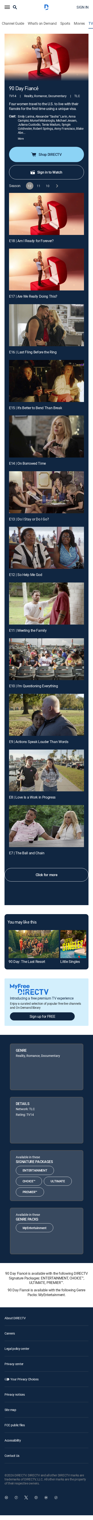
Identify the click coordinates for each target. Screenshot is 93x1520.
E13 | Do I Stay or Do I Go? (29, 519)
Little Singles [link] (70, 961)
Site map (10, 1410)
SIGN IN (82, 7)
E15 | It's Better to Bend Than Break (35, 407)
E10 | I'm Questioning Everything (33, 685)
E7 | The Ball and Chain (26, 852)
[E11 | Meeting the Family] (46, 604)
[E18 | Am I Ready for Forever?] (46, 214)
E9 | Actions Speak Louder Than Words (38, 741)
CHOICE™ (29, 1181)
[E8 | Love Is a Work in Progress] (46, 771)
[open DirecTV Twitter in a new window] (26, 1497)
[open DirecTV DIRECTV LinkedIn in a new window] (6, 1497)
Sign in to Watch (49, 172)
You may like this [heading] (22, 922)
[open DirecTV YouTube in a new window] (46, 1497)
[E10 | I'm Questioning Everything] (46, 659)
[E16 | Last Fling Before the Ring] (46, 325)
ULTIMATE (58, 1181)
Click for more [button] (47, 874)
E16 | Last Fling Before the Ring (33, 352)
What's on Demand (42, 23)
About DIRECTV (15, 1318)
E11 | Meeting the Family (27, 630)
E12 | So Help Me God (25, 574)
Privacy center (14, 1364)
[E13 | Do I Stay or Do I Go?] (46, 492)
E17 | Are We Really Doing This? (33, 296)
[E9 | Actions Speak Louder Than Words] (46, 715)
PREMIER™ (30, 1192)
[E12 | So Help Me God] (46, 548)
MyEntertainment (34, 1228)
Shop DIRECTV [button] (50, 154)
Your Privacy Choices (24, 1379)
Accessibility (13, 1440)
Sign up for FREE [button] (42, 1016)
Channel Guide (13, 23)
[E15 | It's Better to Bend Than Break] (46, 381)
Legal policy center (17, 1348)
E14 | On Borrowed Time (27, 463)
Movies (79, 23)
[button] (7, 7)
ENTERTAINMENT (35, 1170)
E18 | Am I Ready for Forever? (31, 240)
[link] (34, 944)
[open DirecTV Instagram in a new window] (36, 1497)
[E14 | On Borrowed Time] (46, 436)
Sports (65, 23)
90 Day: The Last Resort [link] (27, 961)
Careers (10, 1333)
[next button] (56, 186)
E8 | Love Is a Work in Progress (32, 797)
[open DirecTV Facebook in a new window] (16, 1497)
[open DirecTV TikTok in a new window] (56, 1497)
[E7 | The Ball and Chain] (46, 826)
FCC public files (15, 1425)
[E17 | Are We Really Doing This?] (46, 270)
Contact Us (12, 1455)
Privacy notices (15, 1394)
